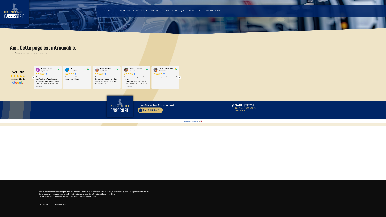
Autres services (195, 11)
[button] (179, 77)
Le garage (109, 11)
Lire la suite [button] (39, 86)
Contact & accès (214, 11)
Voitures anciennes (151, 11)
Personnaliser (61, 205)
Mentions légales (191, 121)
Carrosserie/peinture (127, 11)
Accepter (44, 205)
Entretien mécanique (174, 11)
